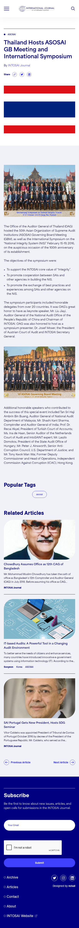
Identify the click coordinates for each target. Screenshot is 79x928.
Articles (12, 887)
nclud (71, 886)
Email (8, 816)
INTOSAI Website (20, 916)
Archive (12, 877)
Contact (13, 896)
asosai (39, 494)
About (11, 906)
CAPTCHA (12, 836)
